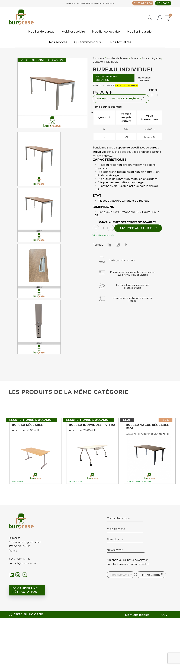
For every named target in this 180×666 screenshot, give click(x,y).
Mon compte (116, 529)
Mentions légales (137, 615)
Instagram (117, 244)
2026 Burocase (29, 614)
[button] (154, 95)
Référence (144, 77)
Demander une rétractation (25, 590)
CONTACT (163, 3)
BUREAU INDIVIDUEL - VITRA (92, 425)
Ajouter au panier (136, 228)
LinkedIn (12, 574)
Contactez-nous (118, 518)
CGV (164, 615)
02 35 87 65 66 (143, 3)
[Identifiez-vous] (159, 18)
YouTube (25, 575)
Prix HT (154, 89)
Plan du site (115, 539)
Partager (126, 244)
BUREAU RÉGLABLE (27, 425)
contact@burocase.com (23, 563)
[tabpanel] (39, 160)
